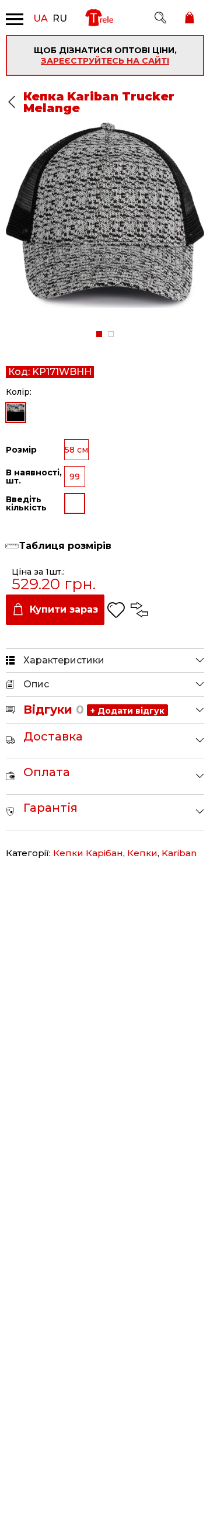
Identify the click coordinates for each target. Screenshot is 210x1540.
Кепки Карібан (88, 852)
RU (59, 17)
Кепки (142, 852)
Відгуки (53, 710)
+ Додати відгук (127, 710)
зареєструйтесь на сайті (105, 60)
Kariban (179, 852)
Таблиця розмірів (65, 546)
